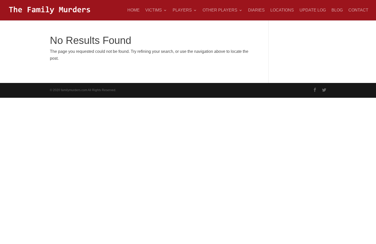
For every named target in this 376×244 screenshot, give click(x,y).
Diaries (256, 10)
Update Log (313, 10)
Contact (358, 10)
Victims (153, 10)
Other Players (220, 10)
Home (133, 10)
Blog (337, 10)
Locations (282, 10)
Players (182, 10)
